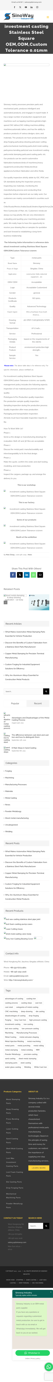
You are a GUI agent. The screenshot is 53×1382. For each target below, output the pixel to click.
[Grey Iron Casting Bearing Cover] (18, 930)
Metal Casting (11, 789)
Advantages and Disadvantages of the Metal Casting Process (30, 710)
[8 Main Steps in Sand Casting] (7, 740)
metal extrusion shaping (29, 1029)
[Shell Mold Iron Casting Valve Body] (17, 925)
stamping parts (11, 1054)
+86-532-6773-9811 (18, 959)
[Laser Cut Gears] (13, 920)
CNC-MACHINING (37, 1274)
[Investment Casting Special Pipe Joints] (22, 910)
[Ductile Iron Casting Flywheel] (38, 932)
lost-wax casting (11, 1020)
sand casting (10, 1050)
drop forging (34, 1007)
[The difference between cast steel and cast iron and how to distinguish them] (7, 726)
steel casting (26, 1054)
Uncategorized (11, 816)
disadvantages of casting (15, 1007)
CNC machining (11, 1003)
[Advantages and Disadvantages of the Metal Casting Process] (7, 706)
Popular (15, 695)
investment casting (12, 1016)
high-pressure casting (38, 1012)
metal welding (27, 1042)
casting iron (31, 990)
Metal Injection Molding (14, 1033)
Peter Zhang (10, 555)
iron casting (28, 1016)
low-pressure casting (30, 1020)
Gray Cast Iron (20, 1012)
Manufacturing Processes (16, 776)
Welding (8, 823)
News (30, 555)
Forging (8, 763)
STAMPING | (20, 1271)
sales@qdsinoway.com (33, 2)
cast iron (38, 994)
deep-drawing (27, 1003)
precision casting (30, 1046)
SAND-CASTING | (32, 1271)
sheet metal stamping (27, 1050)
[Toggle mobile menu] (48, 17)
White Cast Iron (40, 1059)
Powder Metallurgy (13, 803)
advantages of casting (14, 990)
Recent (38, 695)
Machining (9, 769)
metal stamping (11, 1042)
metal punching (24, 1037)
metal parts (9, 1037)
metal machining (34, 1033)
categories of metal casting (27, 999)
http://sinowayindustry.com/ (21, 972)
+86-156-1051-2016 (18, 963)
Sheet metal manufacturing (17, 810)
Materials (9, 783)
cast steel (9, 999)
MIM (37, 1042)
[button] (5, 598)
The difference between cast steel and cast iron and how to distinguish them (30, 727)
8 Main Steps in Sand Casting (24, 739)
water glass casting (13, 1059)
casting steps (26, 994)
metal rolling (39, 1037)
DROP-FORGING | (25, 1274)
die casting (40, 1003)
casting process (11, 994)
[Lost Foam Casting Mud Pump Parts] (18, 915)
